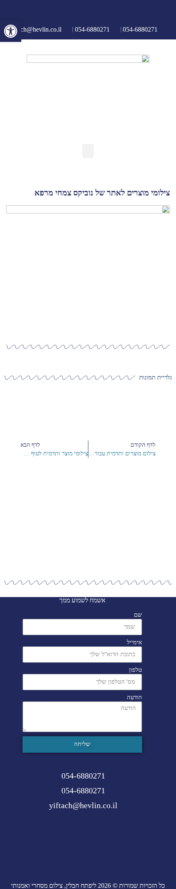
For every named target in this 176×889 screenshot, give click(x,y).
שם (138, 615)
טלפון (135, 670)
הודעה (134, 697)
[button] (88, 151)
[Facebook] (102, 10)
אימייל (134, 642)
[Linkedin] (73, 10)
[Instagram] (88, 10)
